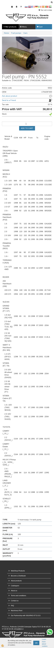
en (29, 7)
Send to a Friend (9, 100)
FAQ (12, 606)
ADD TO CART (27, 128)
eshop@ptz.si (18, 629)
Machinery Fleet (16, 611)
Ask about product (9, 96)
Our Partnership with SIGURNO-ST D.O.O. (26, 615)
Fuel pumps (16, 33)
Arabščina (50, 7)
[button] (48, 57)
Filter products (10, 27)
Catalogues (15, 586)
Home (6, 33)
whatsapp (50, 630)
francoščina (33, 7)
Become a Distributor (18, 576)
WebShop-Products (18, 571)
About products (16, 581)
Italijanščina (39, 7)
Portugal (46, 7)
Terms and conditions (18, 596)
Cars (25, 33)
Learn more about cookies (44, 642)
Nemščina (36, 7)
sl (26, 7)
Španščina (43, 7)
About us (14, 591)
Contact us (14, 601)
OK (36, 643)
